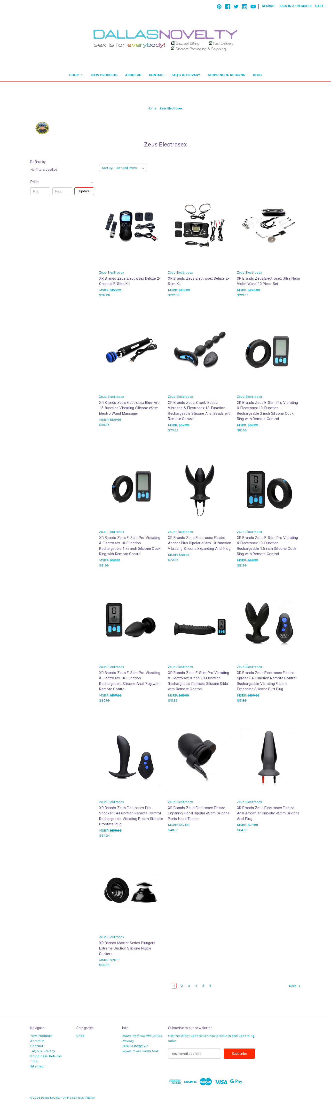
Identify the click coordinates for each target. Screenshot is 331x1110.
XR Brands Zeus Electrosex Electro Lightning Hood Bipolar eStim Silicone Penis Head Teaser (198, 813)
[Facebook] (227, 6)
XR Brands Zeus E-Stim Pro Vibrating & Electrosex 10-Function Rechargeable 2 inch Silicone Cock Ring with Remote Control (267, 410)
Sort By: (107, 168)
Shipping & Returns (226, 75)
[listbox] (131, 168)
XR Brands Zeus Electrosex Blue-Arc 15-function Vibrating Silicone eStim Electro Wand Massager (129, 408)
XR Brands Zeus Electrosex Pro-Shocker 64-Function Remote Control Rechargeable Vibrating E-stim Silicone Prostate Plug (131, 816)
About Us (133, 75)
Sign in (285, 6)
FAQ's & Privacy (186, 75)
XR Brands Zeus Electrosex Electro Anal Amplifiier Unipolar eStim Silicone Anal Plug (268, 813)
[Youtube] (253, 6)
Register (304, 6)
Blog (257, 75)
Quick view (130, 221)
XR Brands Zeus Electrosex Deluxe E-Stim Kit (198, 281)
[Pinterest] (219, 6)
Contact (156, 75)
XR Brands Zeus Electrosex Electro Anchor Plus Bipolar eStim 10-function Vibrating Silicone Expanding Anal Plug (199, 543)
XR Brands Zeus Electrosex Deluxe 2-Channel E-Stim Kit (129, 281)
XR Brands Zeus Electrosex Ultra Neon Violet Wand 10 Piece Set (268, 281)
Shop (74, 75)
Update (84, 191)
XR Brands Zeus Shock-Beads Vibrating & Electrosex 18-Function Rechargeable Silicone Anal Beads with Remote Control (199, 410)
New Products (104, 75)
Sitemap (36, 1066)
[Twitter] (236, 6)
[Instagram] (244, 6)
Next (293, 986)
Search (268, 6)
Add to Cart (131, 229)
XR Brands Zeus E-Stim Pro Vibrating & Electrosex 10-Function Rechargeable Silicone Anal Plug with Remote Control (129, 681)
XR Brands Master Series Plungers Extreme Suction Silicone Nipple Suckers (127, 948)
